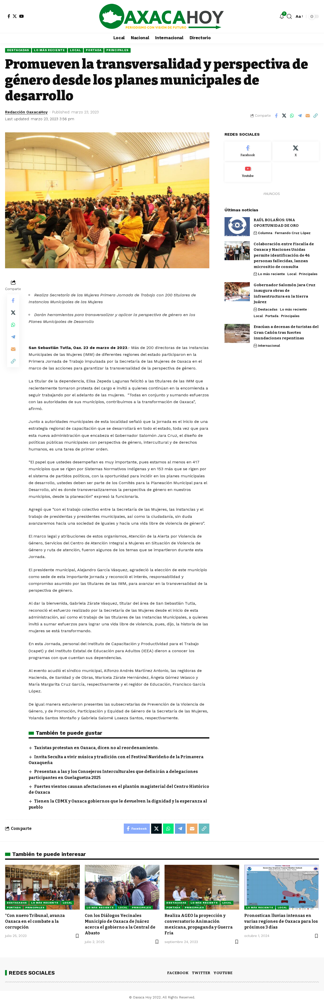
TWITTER (201, 973)
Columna (265, 233)
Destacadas (18, 50)
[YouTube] (21, 16)
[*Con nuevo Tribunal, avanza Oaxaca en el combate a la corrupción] (42, 887)
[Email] (307, 116)
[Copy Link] (315, 116)
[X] (14, 16)
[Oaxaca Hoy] (162, 16)
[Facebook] (8, 16)
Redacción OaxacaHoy (26, 112)
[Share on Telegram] (299, 116)
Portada (94, 50)
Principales (117, 50)
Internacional (269, 345)
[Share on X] (284, 116)
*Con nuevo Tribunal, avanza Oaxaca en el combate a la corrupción (35, 921)
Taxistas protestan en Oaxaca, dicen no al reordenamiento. (96, 747)
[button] (289, 16)
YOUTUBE (222, 973)
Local (75, 50)
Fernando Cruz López (293, 233)
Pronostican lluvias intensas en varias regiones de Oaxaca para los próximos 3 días (281, 921)
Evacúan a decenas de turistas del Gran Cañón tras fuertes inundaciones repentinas (286, 332)
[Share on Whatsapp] (291, 116)
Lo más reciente (49, 50)
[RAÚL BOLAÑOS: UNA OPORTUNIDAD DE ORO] (237, 226)
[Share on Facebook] (276, 116)
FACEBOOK (178, 973)
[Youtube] (248, 172)
